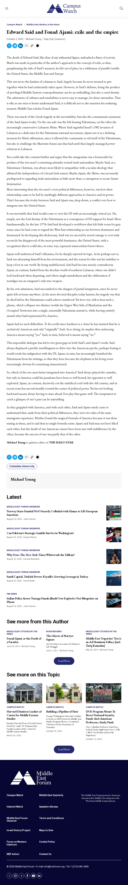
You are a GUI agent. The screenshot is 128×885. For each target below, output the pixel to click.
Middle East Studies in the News (43, 24)
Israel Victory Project (18, 830)
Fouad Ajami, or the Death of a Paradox (24, 640)
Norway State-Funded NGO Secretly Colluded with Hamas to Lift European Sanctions (52, 513)
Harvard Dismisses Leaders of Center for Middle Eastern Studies (24, 715)
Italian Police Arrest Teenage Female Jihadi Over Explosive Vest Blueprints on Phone (52, 600)
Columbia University (21, 466)
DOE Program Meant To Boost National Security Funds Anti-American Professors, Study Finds (101, 717)
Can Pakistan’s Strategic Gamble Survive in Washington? (40, 533)
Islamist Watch (15, 806)
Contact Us (45, 854)
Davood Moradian (31, 559)
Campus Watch (14, 24)
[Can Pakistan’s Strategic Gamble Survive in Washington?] (113, 534)
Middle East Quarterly (51, 795)
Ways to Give (46, 830)
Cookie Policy (47, 841)
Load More (64, 661)
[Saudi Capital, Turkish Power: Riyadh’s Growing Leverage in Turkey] (113, 578)
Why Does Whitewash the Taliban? (40, 555)
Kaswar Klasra (29, 537)
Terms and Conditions (51, 818)
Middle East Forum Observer (23, 506)
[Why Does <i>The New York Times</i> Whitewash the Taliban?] (113, 556)
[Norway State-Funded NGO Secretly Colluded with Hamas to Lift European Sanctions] (113, 512)
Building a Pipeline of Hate (62, 711)
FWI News (12, 594)
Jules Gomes (29, 519)
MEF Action (13, 854)
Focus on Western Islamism (16, 843)
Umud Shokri (29, 581)
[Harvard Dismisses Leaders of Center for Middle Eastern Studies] (24, 693)
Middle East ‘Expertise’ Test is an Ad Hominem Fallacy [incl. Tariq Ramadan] (103, 642)
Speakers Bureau (48, 806)
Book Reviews (54, 631)
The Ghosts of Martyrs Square (60, 637)
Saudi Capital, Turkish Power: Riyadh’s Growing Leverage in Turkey (47, 576)
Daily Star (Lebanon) (54, 39)
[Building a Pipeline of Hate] (64, 693)
